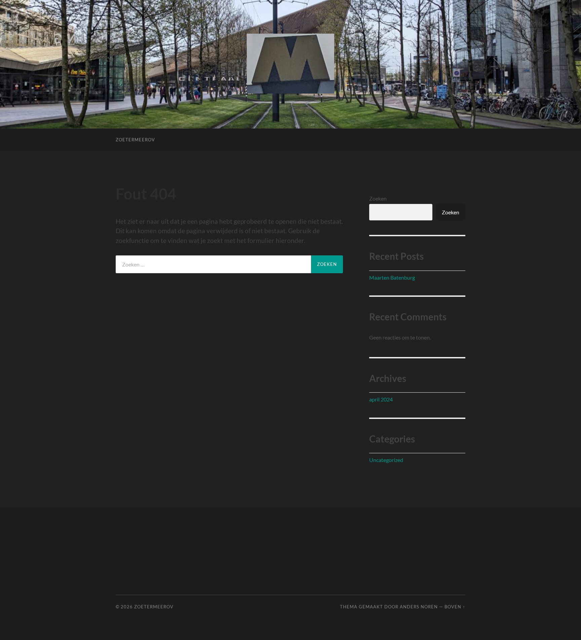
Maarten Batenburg (392, 277)
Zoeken (378, 198)
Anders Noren (419, 606)
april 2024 (381, 399)
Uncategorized (386, 460)
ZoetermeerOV (135, 139)
